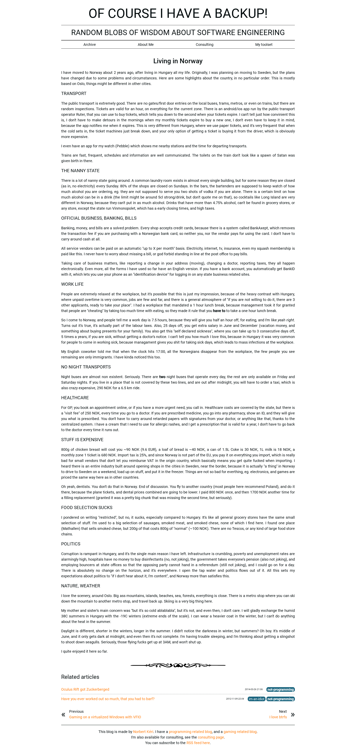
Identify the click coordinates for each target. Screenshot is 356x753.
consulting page (211, 737)
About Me (146, 44)
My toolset (264, 44)
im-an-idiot (256, 699)
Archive (89, 44)
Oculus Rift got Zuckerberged (85, 689)
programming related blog (190, 731)
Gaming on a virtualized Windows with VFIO (105, 717)
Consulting (204, 44)
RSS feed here (198, 743)
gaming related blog (240, 731)
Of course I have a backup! (178, 13)
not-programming (281, 689)
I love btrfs (278, 717)
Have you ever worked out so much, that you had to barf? (107, 699)
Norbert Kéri (143, 731)
